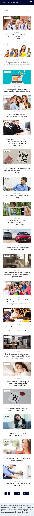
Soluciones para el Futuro (11, 2)
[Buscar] (28, 9)
